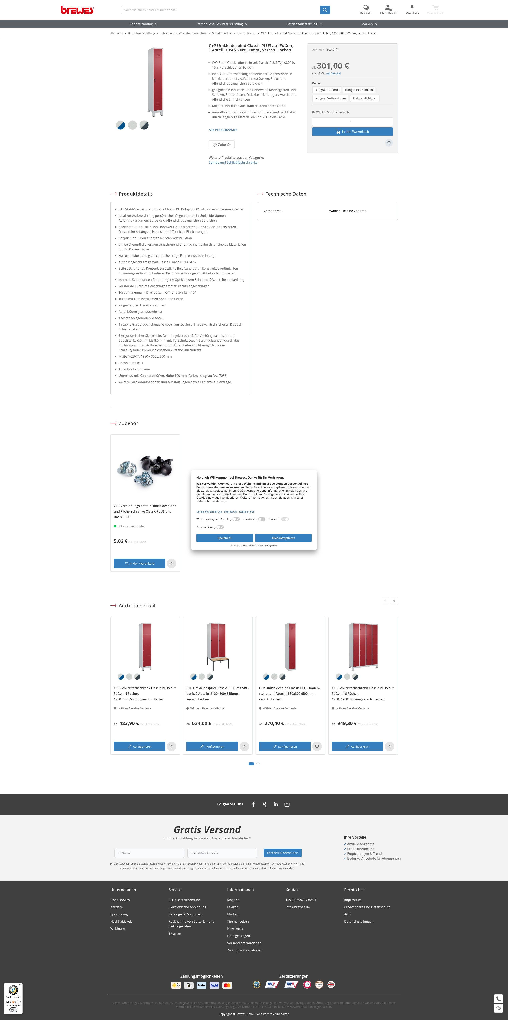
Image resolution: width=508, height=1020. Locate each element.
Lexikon (233, 907)
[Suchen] (325, 10)
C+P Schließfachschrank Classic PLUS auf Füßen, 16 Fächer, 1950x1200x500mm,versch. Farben (363, 693)
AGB (347, 914)
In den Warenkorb (142, 563)
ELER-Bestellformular (184, 900)
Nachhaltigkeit (121, 921)
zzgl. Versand (333, 73)
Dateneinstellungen (359, 921)
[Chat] (498, 1008)
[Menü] (20, 985)
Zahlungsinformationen (245, 950)
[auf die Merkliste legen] (389, 143)
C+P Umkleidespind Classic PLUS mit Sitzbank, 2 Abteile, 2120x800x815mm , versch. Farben (217, 693)
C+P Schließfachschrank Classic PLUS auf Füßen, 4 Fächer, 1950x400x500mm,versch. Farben (145, 693)
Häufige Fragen (238, 936)
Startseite (116, 33)
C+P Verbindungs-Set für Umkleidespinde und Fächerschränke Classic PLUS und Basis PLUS (145, 511)
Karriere (116, 907)
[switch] (13, 1009)
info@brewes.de (298, 907)
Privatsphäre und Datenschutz (367, 907)
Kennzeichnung (141, 24)
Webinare (117, 928)
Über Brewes (120, 900)
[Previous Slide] (385, 600)
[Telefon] (498, 998)
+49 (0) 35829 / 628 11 (302, 900)
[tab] (251, 763)
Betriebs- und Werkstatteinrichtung (183, 33)
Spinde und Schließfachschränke (234, 33)
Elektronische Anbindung (187, 907)
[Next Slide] (394, 600)
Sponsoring (119, 914)
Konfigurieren (142, 746)
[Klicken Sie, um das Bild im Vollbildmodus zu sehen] (155, 88)
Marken (367, 24)
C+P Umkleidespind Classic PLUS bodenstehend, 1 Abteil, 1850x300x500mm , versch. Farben (289, 693)
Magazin (233, 900)
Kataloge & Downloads (186, 914)
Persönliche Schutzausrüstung (220, 24)
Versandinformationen (244, 943)
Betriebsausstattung (302, 24)
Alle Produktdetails (223, 130)
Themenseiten (238, 921)
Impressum (352, 900)
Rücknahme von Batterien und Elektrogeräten (191, 923)
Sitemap (175, 933)
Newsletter (235, 928)
